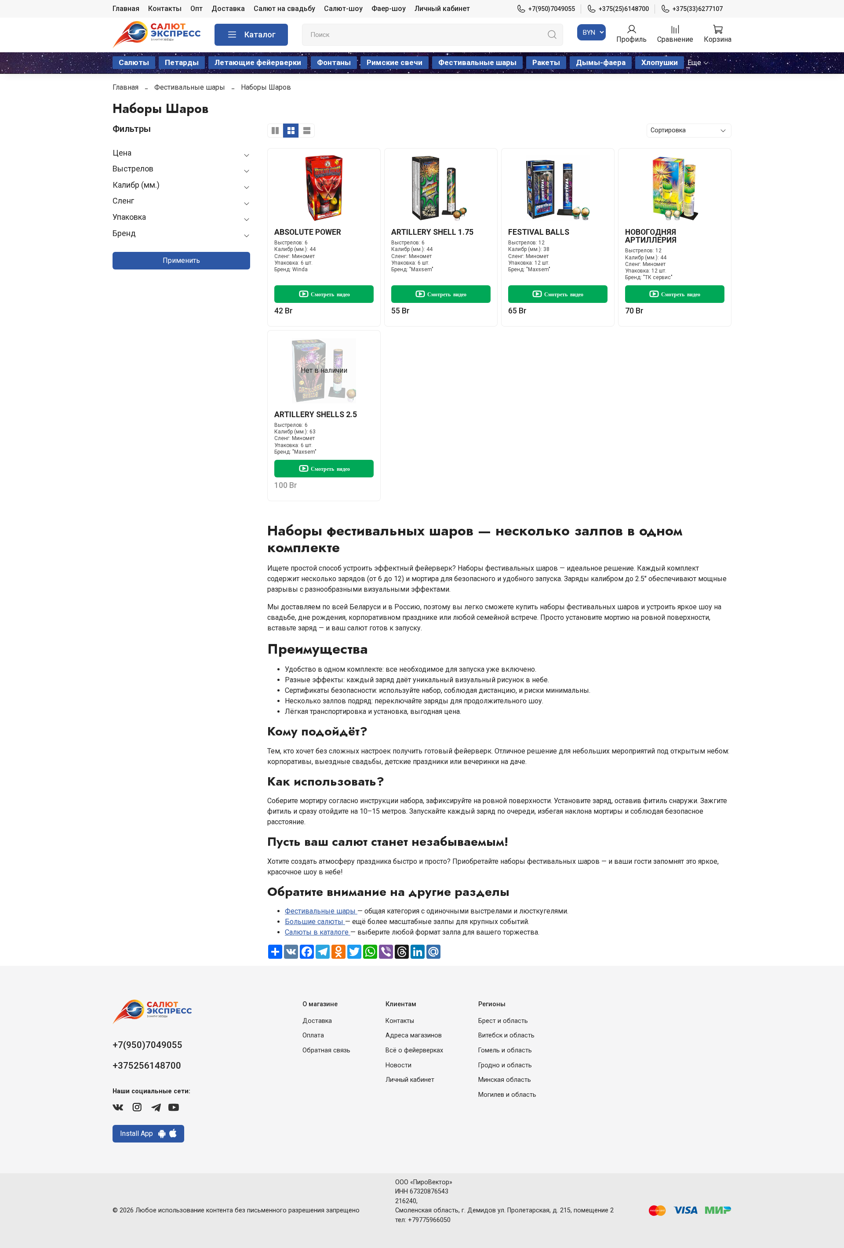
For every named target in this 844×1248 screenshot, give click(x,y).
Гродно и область (505, 1065)
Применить (181, 260)
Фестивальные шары (477, 62)
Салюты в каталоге (317, 932)
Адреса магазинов (414, 1035)
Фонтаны (334, 62)
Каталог (260, 34)
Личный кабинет (442, 8)
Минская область (504, 1080)
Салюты (134, 62)
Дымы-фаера (601, 62)
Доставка (228, 8)
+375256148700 (147, 1065)
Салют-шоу (343, 8)
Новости (398, 1065)
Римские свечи (394, 62)
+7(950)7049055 (551, 8)
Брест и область (503, 1021)
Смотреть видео (330, 294)
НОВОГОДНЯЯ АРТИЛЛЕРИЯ (651, 236)
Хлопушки (659, 62)
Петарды (182, 62)
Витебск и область (506, 1035)
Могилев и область (507, 1095)
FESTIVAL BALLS (538, 232)
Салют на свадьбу (284, 8)
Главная (126, 8)
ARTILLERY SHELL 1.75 (432, 232)
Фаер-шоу (388, 8)
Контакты (165, 8)
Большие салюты (315, 921)
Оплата (313, 1035)
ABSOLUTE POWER (307, 232)
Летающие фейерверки (258, 62)
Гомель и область (505, 1050)
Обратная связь (326, 1050)
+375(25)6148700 (624, 8)
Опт (196, 8)
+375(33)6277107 (698, 8)
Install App (139, 1133)
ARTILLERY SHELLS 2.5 (315, 414)
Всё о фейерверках (414, 1050)
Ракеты (546, 62)
